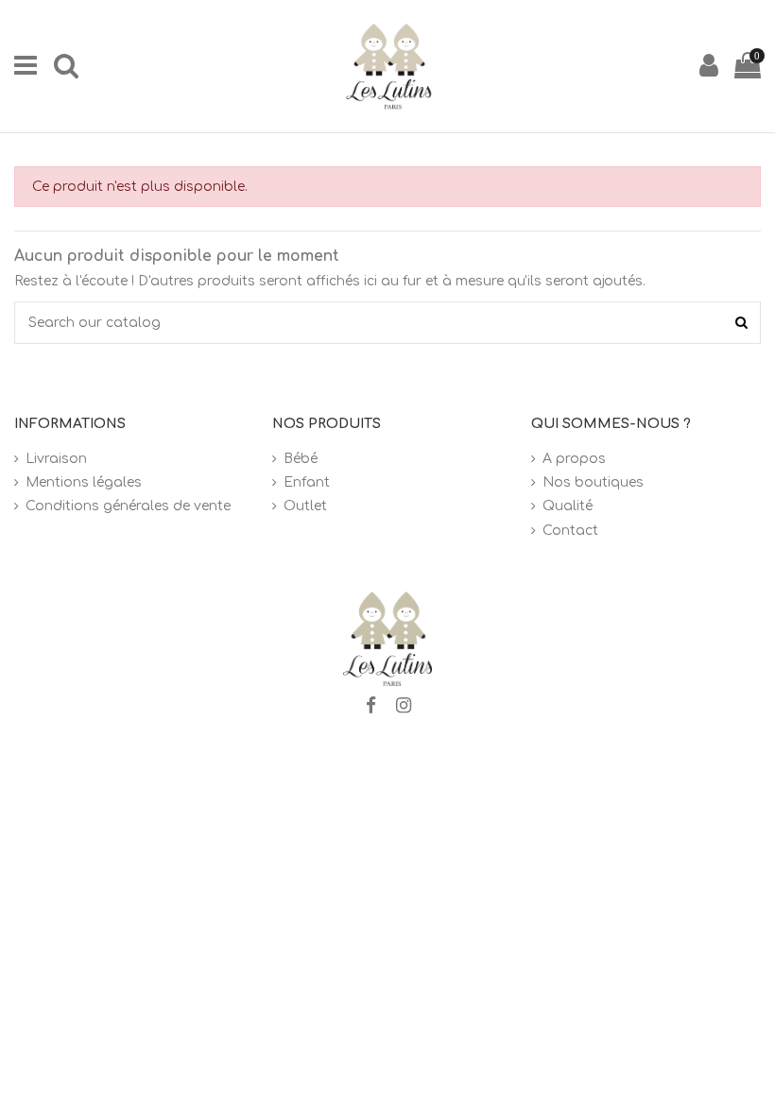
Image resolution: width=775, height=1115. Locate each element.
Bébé (301, 459)
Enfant (307, 482)
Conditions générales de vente (128, 506)
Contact (570, 530)
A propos (574, 459)
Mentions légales (84, 482)
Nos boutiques (593, 482)
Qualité (567, 506)
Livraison (56, 459)
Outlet (305, 506)
